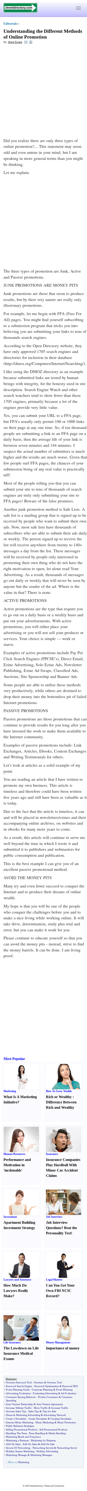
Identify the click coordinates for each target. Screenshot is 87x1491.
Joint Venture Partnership (19, 1404)
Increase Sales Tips (16, 1411)
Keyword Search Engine (19, 1386)
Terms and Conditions (54, 1486)
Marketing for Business (43, 1440)
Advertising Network (54, 1415)
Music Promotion (66, 1422)
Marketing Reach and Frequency (23, 1436)
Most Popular (14, 1059)
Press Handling (37, 1433)
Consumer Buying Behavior (21, 1397)
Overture (38, 1382)
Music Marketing (44, 1422)
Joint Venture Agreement (49, 1404)
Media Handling (57, 1433)
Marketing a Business (17, 1440)
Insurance (52, 1154)
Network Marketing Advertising (23, 1415)
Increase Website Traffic (19, 1407)
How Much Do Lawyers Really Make (15, 1290)
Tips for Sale (49, 1411)
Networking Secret (67, 1447)
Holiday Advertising (47, 1451)
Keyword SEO (70, 1386)
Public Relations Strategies (20, 1425)
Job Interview (54, 1216)
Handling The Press (16, 1433)
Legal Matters (54, 1279)
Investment (10, 1216)
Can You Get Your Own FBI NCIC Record (60, 1290)
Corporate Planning (42, 1389)
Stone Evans (15, 42)
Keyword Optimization (46, 1386)
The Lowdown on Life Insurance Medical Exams (21, 1353)
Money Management (58, 1342)
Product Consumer (48, 1397)
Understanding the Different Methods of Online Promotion (42, 34)
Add (25, 1444)
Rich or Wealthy (59, 1097)
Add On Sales (13, 1444)
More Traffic (41, 1407)
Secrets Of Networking (18, 1447)
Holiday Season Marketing (20, 1451)
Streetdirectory (36, 1486)
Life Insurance (12, 1342)
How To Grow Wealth (59, 1091)
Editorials (10, 23)
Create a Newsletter (16, 1418)
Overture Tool (54, 1382)
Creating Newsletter (61, 1418)
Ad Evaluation (68, 1393)
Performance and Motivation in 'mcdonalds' (17, 1165)
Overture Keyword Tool (19, 1382)
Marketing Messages (41, 1455)
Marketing (9, 1091)
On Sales (32, 1444)
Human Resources (14, 1154)
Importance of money (63, 1348)
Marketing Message (16, 1455)
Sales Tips (33, 1411)
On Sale (50, 1444)
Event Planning (64, 1389)
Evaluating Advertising (45, 1393)
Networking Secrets (42, 1447)
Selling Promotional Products (21, 1429)
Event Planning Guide (18, 1389)
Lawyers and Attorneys (17, 1279)
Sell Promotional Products (53, 1429)
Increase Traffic (59, 1407)
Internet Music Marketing (19, 1422)
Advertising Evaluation (18, 1393)
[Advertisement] (43, 92)
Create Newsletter (38, 1418)
